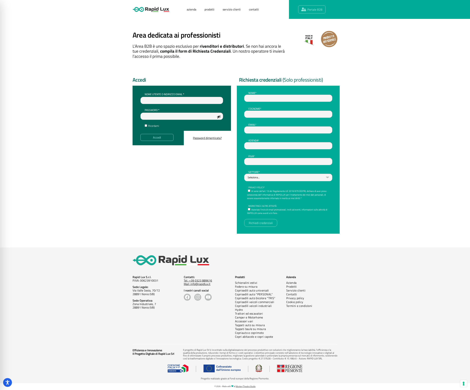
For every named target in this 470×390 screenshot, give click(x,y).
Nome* (252, 93)
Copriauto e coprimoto (249, 333)
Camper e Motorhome (249, 317)
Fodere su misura (246, 286)
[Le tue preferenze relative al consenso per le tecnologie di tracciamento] (463, 383)
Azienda (291, 282)
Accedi (157, 137)
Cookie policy (294, 302)
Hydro (239, 309)
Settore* (254, 172)
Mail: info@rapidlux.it (197, 284)
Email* (252, 125)
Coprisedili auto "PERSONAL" (254, 294)
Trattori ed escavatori (249, 313)
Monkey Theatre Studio (246, 386)
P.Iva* (251, 156)
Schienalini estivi (246, 282)
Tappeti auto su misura (250, 325)
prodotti (209, 9)
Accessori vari (244, 321)
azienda (191, 9)
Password (158, 110)
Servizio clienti (296, 290)
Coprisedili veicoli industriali (253, 306)
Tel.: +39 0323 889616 (198, 280)
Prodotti (291, 286)
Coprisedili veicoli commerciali (254, 302)
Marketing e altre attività (262, 206)
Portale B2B (314, 9)
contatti (254, 9)
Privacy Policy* (256, 187)
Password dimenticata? (207, 138)
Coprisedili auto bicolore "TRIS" (255, 298)
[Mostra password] (219, 117)
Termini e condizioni (299, 306)
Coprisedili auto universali (252, 290)
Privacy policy (295, 298)
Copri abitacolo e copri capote (254, 336)
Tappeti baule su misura (250, 329)
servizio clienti (232, 9)
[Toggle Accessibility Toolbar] (7, 382)
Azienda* (253, 140)
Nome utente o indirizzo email (170, 94)
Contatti (291, 294)
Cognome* (254, 109)
